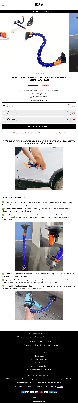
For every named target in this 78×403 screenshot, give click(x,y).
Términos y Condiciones (39, 359)
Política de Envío (39, 363)
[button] (39, 106)
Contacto (60, 386)
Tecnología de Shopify (39, 401)
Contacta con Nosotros (39, 353)
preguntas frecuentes (53, 383)
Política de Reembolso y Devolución (39, 369)
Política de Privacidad (39, 366)
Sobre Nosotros (39, 356)
